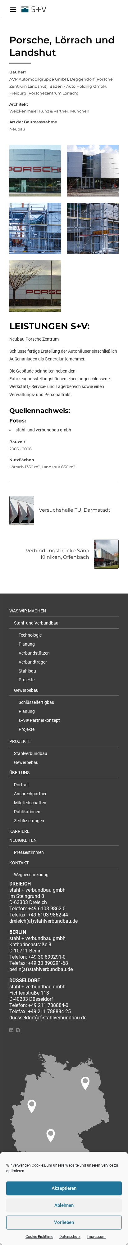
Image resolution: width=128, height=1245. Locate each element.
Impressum (96, 1236)
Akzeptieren (64, 1188)
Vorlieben (64, 1222)
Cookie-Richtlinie (39, 1236)
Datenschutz (69, 1236)
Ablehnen (64, 1205)
